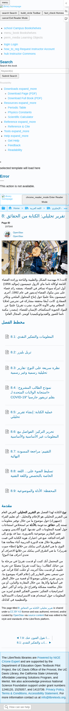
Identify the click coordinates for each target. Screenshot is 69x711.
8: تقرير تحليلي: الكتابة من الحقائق (35, 607)
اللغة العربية (35, 208)
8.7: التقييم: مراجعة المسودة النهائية (31, 453)
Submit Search (9, 76)
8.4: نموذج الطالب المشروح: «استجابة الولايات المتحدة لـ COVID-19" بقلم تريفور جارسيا (33, 392)
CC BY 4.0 (15, 611)
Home (16, 208)
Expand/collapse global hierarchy (5, 208)
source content (36, 615)
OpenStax (18, 232)
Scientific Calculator (20, 117)
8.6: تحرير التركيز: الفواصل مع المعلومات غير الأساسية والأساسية (35, 434)
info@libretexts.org (53, 697)
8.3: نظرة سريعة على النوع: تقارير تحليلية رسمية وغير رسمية (35, 370)
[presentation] (59, 279)
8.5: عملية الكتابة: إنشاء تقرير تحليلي (32, 414)
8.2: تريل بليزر (21, 352)
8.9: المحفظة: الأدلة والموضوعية (33, 491)
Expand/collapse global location (65, 207)
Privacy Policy (55, 689)
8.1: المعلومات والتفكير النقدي (32, 336)
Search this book (8, 65)
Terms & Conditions (14, 693)
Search (6, 707)
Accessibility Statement (43, 693)
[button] (14, 145)
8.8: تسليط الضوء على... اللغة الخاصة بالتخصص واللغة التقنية (32, 473)
